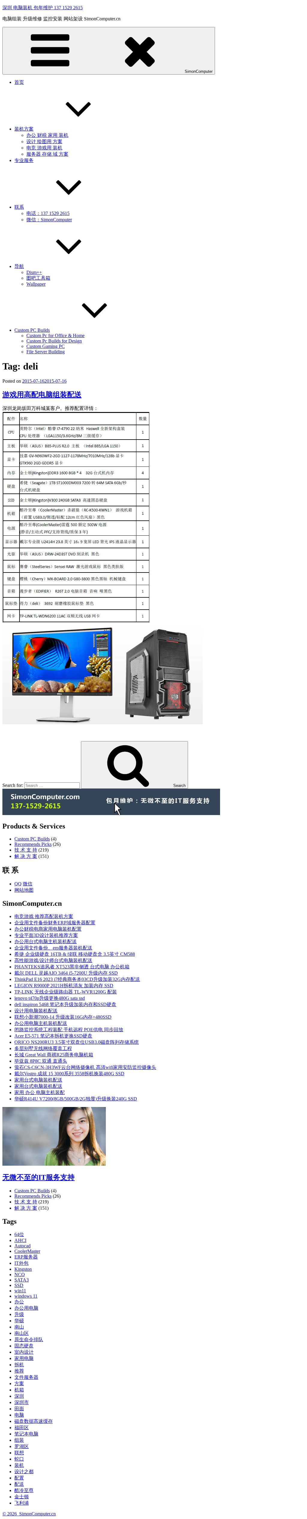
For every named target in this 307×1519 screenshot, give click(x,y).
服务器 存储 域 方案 (47, 154)
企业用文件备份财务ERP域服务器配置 (54, 922)
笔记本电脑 (26, 1433)
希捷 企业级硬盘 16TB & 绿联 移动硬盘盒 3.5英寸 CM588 (74, 954)
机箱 (19, 1389)
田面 (19, 1408)
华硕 (19, 1320)
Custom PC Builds (32, 330)
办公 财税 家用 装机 (47, 135)
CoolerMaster (27, 1251)
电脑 (19, 1414)
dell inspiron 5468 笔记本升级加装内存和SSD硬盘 (65, 1004)
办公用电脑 (26, 1308)
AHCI (20, 1240)
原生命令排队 (28, 1339)
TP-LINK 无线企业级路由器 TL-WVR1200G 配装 (65, 991)
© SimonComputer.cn (29, 1513)
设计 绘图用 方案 (44, 141)
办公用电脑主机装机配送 (40, 1023)
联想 (19, 1452)
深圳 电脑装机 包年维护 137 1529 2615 (42, 7)
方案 (19, 1383)
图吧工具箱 (38, 278)
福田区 (21, 1427)
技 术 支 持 (25, 849)
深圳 (19, 1396)
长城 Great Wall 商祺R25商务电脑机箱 (53, 1054)
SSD (18, 1285)
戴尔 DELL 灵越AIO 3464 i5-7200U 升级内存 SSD (66, 973)
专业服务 (24, 160)
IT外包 (21, 1263)
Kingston (23, 1269)
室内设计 (24, 1352)
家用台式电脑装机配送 (38, 1079)
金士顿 (21, 1496)
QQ (18, 883)
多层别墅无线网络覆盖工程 (43, 1048)
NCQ (19, 1274)
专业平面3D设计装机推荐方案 (46, 935)
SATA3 (21, 1279)
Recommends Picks (33, 844)
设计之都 (24, 1471)
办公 (19, 1301)
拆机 (19, 1364)
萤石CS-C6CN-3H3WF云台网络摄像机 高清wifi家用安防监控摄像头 (85, 1067)
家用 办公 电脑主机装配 (39, 1092)
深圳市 (21, 1402)
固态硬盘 (24, 1345)
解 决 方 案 (25, 856)
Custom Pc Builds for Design (54, 340)
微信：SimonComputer (49, 219)
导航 (19, 266)
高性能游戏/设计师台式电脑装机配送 (53, 960)
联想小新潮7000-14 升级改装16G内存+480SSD (63, 1017)
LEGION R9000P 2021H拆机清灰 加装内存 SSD (63, 985)
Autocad (22, 1245)
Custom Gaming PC (45, 346)
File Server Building (45, 351)
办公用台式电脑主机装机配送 (45, 941)
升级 (19, 1314)
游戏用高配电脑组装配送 (42, 395)
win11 (20, 1290)
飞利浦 (21, 1503)
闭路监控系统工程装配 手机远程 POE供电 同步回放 (68, 1029)
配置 (19, 1477)
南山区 (21, 1333)
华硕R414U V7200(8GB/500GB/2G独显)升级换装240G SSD (75, 1098)
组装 (19, 1440)
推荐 (19, 1370)
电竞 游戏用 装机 (44, 147)
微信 (27, 883)
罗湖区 (21, 1446)
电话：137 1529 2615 (48, 213)
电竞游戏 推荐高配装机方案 (43, 916)
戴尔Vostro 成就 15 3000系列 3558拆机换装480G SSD (69, 1073)
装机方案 (24, 128)
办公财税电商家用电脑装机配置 (48, 929)
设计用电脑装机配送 (36, 1010)
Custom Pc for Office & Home (55, 335)
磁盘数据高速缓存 (33, 1421)
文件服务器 (26, 1377)
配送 (19, 1484)
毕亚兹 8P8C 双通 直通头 (40, 1061)
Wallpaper (36, 284)
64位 (19, 1234)
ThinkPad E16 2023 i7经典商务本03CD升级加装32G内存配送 (77, 979)
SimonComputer (199, 71)
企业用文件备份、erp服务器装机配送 (53, 947)
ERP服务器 (26, 1256)
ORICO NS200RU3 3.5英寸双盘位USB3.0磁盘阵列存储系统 (76, 1042)
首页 (19, 82)
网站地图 (24, 890)
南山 (19, 1326)
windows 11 (25, 1296)
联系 (19, 207)
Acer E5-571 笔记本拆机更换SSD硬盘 (53, 1035)
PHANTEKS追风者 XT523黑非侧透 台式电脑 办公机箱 (72, 966)
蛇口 (19, 1459)
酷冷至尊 (24, 1490)
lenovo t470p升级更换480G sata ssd (49, 998)
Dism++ (34, 272)
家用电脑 (24, 1358)
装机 (19, 1465)
